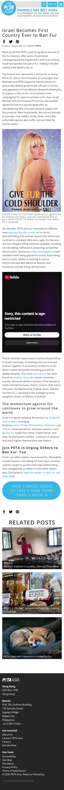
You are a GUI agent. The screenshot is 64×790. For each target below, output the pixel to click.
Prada (24, 425)
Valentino (50, 425)
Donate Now (9, 745)
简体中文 (52, 4)
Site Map (7, 760)
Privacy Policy (9, 767)
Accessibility (9, 756)
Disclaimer (8, 763)
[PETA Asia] (8, 8)
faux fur (9, 432)
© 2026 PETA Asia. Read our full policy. (23, 774)
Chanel (6, 429)
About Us (7, 734)
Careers (6, 741)
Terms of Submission (14, 770)
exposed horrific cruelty (21, 232)
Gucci (17, 425)
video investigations (42, 251)
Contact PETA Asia (12, 738)
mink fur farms (21, 377)
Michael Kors (36, 425)
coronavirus (39, 373)
